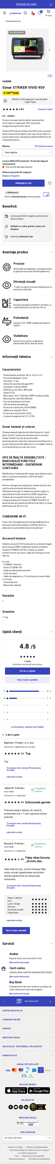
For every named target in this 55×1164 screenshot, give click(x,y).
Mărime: (6, 146)
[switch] (50, 183)
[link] (27, 671)
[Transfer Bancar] (28, 1071)
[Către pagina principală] (15, 13)
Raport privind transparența (33, 1156)
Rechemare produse (17, 1159)
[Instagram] (21, 1108)
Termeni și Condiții (15, 1147)
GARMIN (6, 81)
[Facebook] (11, 1108)
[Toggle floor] (51, 252)
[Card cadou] (34, 1071)
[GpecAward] (38, 1110)
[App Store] (16, 1092)
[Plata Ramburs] (24, 1076)
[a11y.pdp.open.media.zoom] (27, 50)
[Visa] (8, 1070)
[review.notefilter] (50, 691)
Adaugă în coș (23, 183)
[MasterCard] (14, 1071)
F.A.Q (17, 1156)
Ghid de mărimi (45, 146)
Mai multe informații (19, 962)
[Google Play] (39, 1092)
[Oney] (47, 1070)
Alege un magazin (11, 176)
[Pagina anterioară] (4, 1001)
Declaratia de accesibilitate (39, 1159)
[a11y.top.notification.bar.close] (50, 4)
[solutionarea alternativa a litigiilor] (28, 1124)
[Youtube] (16, 1108)
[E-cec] (41, 1071)
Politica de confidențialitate (37, 1147)
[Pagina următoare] (50, 1001)
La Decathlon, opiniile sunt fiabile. (27, 727)
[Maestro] (21, 1071)
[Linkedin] (26, 1108)
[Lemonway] (31, 1076)
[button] (49, 50)
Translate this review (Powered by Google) (23, 769)
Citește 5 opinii (36, 109)
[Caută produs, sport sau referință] (25, 13)
